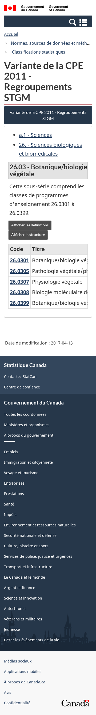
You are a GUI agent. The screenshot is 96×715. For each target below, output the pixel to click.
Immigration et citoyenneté (28, 462)
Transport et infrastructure (28, 566)
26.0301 (19, 260)
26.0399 (19, 302)
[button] (48, 22)
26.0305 (19, 271)
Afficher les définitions (30, 225)
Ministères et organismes (27, 424)
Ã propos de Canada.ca (24, 681)
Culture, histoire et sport (26, 545)
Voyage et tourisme (21, 472)
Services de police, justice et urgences (38, 556)
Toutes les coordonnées (25, 414)
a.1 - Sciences (35, 134)
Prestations (14, 493)
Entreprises (14, 483)
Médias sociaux (17, 661)
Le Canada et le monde (24, 577)
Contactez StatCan (20, 376)
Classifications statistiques (38, 52)
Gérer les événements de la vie (31, 639)
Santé (9, 504)
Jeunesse (12, 629)
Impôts (10, 514)
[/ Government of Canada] (36, 9)
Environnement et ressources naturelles (40, 524)
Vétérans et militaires (23, 619)
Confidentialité (17, 702)
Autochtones (15, 608)
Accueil (11, 34)
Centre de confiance (22, 387)
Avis (7, 692)
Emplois (11, 451)
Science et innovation (23, 598)
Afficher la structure (28, 234)
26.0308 (19, 292)
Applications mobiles (22, 671)
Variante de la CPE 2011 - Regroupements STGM (48, 115)
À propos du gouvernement (28, 435)
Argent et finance (19, 587)
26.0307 (19, 281)
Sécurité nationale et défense (30, 535)
